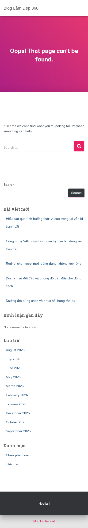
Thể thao (12, 464)
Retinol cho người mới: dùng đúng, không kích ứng (43, 263)
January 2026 (16, 404)
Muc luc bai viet (44, 521)
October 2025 (16, 422)
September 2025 (18, 431)
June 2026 (14, 368)
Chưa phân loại (17, 455)
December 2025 (18, 413)
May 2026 (13, 377)
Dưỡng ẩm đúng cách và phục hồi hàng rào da (40, 301)
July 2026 (13, 359)
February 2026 (17, 395)
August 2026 (15, 350)
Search (9, 184)
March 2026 (15, 386)
